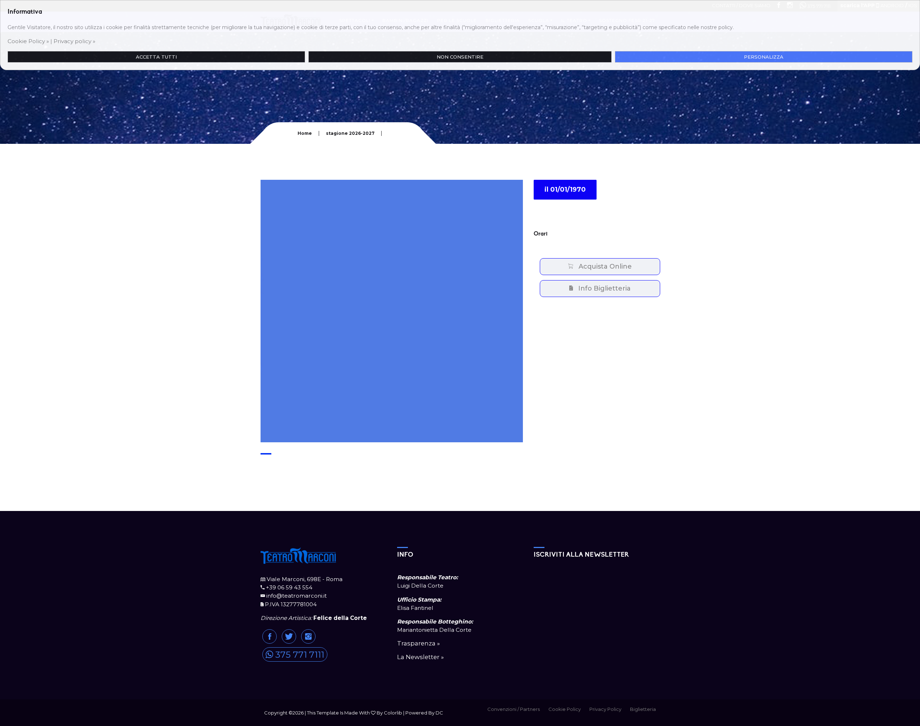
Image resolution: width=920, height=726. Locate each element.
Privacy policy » (74, 41)
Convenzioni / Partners (513, 709)
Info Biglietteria (602, 288)
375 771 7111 (298, 654)
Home (305, 133)
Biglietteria (643, 709)
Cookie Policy (564, 709)
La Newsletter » (420, 657)
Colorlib (393, 713)
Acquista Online (602, 266)
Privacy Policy (605, 709)
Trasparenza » (418, 643)
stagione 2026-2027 (350, 133)
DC (439, 713)
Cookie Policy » (28, 41)
